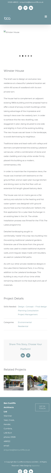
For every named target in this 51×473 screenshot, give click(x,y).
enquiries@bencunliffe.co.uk (31, 2)
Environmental (25, 322)
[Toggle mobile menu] (46, 16)
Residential (23, 326)
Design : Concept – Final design (32, 306)
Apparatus (35, 466)
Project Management (28, 314)
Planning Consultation (28, 310)
